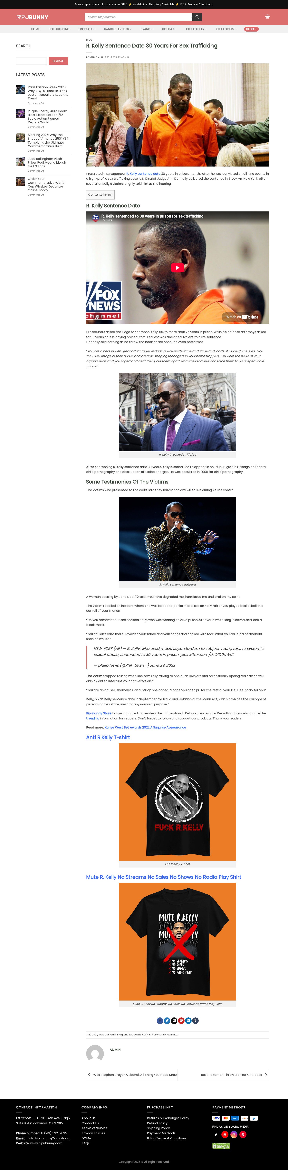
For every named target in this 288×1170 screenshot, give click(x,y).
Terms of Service (95, 1128)
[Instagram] (233, 1134)
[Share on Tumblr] (195, 1020)
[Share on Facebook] (160, 1020)
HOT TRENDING (59, 29)
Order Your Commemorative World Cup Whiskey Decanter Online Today (46, 184)
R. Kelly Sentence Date (163, 1034)
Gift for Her (195, 29)
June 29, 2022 (162, 665)
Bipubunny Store (98, 713)
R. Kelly (143, 1034)
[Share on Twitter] (167, 1020)
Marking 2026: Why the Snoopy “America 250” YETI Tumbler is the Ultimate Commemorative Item (48, 140)
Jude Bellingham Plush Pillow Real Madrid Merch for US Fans (47, 162)
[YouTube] (224, 1134)
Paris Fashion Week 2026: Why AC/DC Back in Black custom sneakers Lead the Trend (48, 92)
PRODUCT (85, 29)
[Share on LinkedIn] (188, 1020)
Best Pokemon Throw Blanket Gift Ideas (232, 1075)
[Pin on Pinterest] (181, 1020)
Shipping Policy (158, 1128)
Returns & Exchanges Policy (168, 1118)
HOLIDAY (168, 29)
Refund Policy (157, 1123)
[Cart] (267, 16)
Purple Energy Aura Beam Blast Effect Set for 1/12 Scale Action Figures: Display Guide (47, 116)
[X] (215, 1134)
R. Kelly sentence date (143, 173)
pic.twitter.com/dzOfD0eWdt (207, 654)
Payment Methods (161, 1133)
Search (23, 46)
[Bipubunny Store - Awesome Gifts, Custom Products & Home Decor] (32, 17)
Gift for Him (225, 29)
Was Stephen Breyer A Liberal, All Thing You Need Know (135, 1075)
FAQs (86, 1143)
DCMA (86, 1138)
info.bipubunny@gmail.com (49, 1138)
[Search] (197, 17)
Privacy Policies (93, 1133)
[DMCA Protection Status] (221, 1145)
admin (125, 57)
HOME (35, 29)
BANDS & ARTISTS (116, 29)
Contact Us (90, 1123)
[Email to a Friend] (174, 1020)
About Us (88, 1118)
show (107, 195)
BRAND (145, 29)
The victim (94, 676)
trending (92, 718)
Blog (250, 29)
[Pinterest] (242, 1134)
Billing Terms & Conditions (167, 1138)
